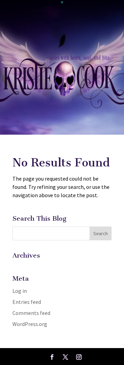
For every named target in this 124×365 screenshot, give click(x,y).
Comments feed (31, 312)
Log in (19, 290)
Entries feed (26, 301)
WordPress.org (29, 323)
